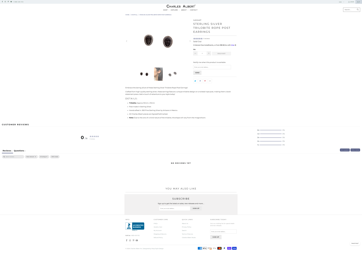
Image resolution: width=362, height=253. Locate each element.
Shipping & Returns (160, 234)
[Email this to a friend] (210, 81)
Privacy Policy (186, 227)
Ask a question (345, 150)
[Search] (357, 10)
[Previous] (126, 41)
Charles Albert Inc (136, 248)
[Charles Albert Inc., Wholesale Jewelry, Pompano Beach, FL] (134, 226)
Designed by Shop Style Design (153, 248)
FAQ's (156, 223)
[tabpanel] (181, 169)
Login (352, 2)
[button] (166, 10)
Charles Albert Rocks (189, 237)
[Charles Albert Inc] (181, 6)
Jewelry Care (158, 227)
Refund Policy (158, 237)
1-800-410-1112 (18, 2)
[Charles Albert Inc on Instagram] (5, 2)
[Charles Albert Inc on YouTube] (11, 2)
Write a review (355, 150)
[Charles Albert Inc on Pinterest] (8, 2)
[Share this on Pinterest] (205, 81)
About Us (185, 223)
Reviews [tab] (7, 151)
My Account (158, 230)
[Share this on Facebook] (200, 81)
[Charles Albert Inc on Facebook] (2, 2)
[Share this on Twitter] (195, 81)
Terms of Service (187, 234)
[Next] (189, 41)
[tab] (19, 151)
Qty (194, 49)
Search (184, 230)
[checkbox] (55, 156)
